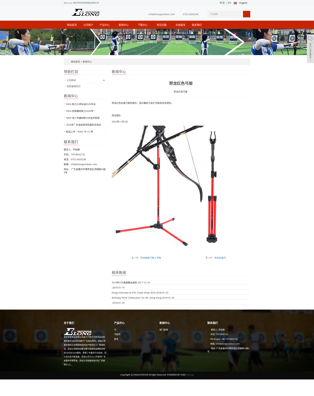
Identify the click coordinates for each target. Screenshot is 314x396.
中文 (222, 3)
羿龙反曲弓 (220, 257)
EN (229, 3)
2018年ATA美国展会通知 (124, 282)
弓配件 (117, 334)
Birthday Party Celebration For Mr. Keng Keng (137, 297)
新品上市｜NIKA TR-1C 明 (79, 131)
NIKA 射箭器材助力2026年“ (80, 110)
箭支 (116, 338)
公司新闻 (71, 80)
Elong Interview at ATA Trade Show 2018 (134, 292)
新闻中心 (124, 24)
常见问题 (162, 24)
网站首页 (72, 24)
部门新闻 (163, 329)
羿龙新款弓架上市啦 (150, 257)
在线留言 (180, 24)
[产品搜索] (246, 14)
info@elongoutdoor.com (161, 14)
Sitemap (190, 374)
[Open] (310, 49)
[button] (111, 24)
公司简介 (88, 24)
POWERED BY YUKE (176, 374)
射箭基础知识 (73, 86)
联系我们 (197, 24)
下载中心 (143, 24)
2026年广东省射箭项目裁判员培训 (83, 124)
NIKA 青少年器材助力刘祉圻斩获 (83, 117)
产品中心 (105, 24)
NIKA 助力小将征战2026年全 (81, 104)
